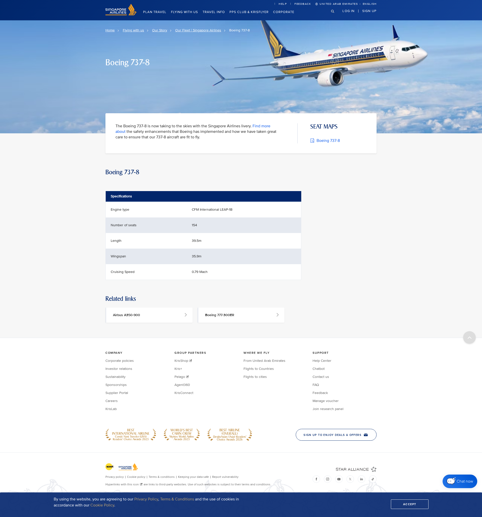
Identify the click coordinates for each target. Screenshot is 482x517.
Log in (348, 11)
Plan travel (154, 12)
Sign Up (369, 11)
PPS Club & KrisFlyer (249, 12)
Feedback (302, 4)
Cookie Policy (102, 505)
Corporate (283, 12)
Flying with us (184, 12)
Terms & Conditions (177, 499)
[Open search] (335, 15)
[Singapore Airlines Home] (121, 14)
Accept (409, 504)
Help (283, 4)
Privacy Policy (146, 499)
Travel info (214, 12)
